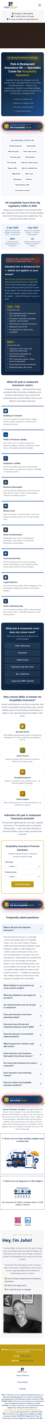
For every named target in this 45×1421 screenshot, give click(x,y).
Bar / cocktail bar (22, 674)
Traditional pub (22, 660)
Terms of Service (22, 1376)
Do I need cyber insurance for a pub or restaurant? (20, 1064)
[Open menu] (39, 5)
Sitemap (22, 1389)
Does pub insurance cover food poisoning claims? (17, 1016)
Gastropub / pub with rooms (22, 667)
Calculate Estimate (22, 884)
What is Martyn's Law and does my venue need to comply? (19, 986)
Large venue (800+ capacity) (22, 681)
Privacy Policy (22, 1382)
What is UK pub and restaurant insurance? (17, 928)
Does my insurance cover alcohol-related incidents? (18, 1035)
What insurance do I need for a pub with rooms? (19, 1045)
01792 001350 (25, 1356)
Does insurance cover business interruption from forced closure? (18, 1054)
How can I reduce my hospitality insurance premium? (17, 1083)
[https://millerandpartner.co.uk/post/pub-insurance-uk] (22, 1193)
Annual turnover (11, 872)
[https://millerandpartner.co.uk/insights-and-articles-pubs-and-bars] (22, 1159)
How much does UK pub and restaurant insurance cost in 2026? (19, 1025)
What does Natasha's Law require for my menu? (20, 996)
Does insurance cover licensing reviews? (17, 1074)
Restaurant (22, 653)
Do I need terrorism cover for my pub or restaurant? (20, 1006)
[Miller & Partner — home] (10, 5)
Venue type (9, 862)
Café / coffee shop (22, 646)
